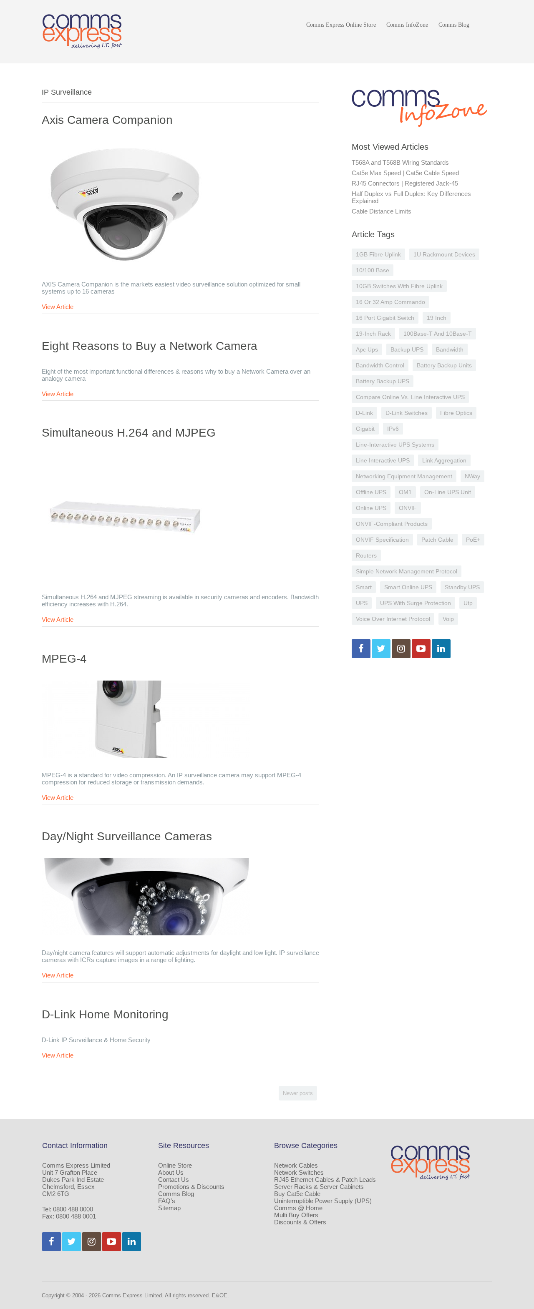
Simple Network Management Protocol (406, 571)
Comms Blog (453, 25)
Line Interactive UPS (383, 460)
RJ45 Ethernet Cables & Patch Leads (325, 1179)
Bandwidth (449, 349)
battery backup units (444, 365)
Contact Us (173, 1179)
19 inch (436, 317)
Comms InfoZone (407, 25)
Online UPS (371, 508)
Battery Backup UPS (382, 381)
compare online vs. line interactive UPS (410, 397)
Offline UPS (371, 492)
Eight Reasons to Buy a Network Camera (149, 345)
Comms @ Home (298, 1207)
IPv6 (393, 428)
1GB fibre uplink (378, 254)
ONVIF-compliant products (392, 523)
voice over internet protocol (393, 619)
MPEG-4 (64, 658)
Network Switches (299, 1172)
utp (468, 603)
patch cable (437, 539)
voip (448, 619)
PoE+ (473, 539)
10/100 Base (372, 270)
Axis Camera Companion (107, 119)
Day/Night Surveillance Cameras (127, 836)
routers (366, 555)
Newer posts (298, 1093)
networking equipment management (404, 476)
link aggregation (444, 460)
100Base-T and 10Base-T (437, 333)
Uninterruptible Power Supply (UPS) (323, 1200)
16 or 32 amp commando (390, 302)
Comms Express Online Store (341, 25)
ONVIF (408, 508)
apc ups (367, 349)
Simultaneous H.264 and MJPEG (129, 432)
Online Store (175, 1165)
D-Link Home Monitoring (105, 1014)
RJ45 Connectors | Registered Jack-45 (405, 183)
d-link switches (406, 413)
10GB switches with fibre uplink (399, 286)
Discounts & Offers (300, 1222)
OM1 (405, 492)
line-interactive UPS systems (395, 444)
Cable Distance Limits (381, 211)
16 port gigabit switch (385, 317)
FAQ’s (166, 1200)
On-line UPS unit (447, 492)
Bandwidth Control (380, 365)
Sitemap (169, 1207)
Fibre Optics (456, 413)
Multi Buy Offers (296, 1215)
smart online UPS (408, 587)
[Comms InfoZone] (82, 31)
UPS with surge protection (415, 603)
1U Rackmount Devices (444, 254)
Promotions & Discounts (191, 1186)
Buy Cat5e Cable (297, 1193)
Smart (364, 587)
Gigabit (365, 428)
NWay (472, 476)
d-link (364, 413)
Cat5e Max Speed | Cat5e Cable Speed (405, 172)
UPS (362, 603)
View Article (57, 306)
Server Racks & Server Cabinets (319, 1186)
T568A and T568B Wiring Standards (400, 162)
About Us (171, 1172)
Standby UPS (462, 587)
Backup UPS (406, 349)
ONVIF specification (382, 539)
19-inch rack (373, 333)
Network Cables (296, 1165)
